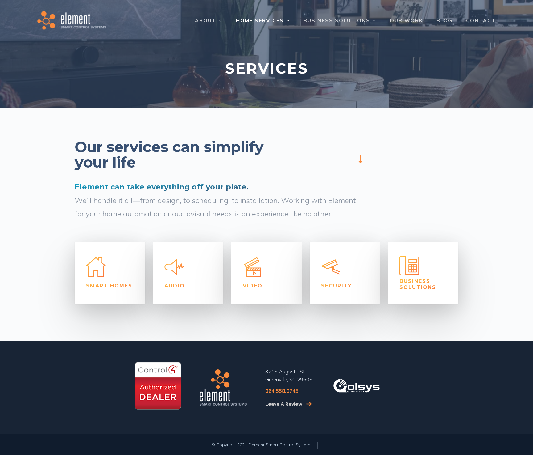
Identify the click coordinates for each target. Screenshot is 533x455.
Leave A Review (283, 404)
